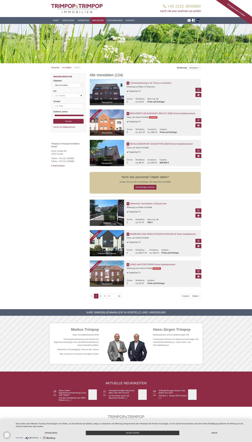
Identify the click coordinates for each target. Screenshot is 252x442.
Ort (54, 91)
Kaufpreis (163, 129)
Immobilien (98, 20)
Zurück (186, 296)
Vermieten (83, 20)
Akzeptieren (132, 433)
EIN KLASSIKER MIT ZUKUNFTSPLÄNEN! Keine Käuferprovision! (161, 144)
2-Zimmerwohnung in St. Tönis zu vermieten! (150, 83)
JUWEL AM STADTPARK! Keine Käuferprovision (152, 264)
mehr (214, 433)
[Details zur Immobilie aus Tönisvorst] (198, 95)
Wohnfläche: (140, 99)
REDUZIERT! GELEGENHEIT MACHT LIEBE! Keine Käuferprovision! (162, 113)
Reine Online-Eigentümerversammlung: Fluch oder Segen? (72, 392)
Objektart (57, 81)
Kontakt (130, 20)
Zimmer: (130, 99)
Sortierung (182, 68)
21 (119, 296)
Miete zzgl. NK (153, 99)
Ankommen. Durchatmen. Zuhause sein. (148, 203)
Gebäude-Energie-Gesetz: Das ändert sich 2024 (172, 391)
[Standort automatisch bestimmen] (81, 95)
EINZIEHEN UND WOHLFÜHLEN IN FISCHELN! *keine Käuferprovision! (164, 234)
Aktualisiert (193, 68)
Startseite (55, 67)
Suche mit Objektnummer (64, 127)
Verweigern (50, 433)
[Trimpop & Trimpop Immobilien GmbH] (77, 8)
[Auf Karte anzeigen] (128, 83)
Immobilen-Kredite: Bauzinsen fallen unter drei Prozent (121, 391)
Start (56, 20)
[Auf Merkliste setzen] (198, 90)
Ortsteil (56, 101)
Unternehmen (114, 20)
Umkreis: (60, 111)
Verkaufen (68, 20)
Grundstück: (152, 129)
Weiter (195, 296)
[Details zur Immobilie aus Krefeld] (198, 125)
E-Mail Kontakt (57, 166)
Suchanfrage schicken (145, 187)
